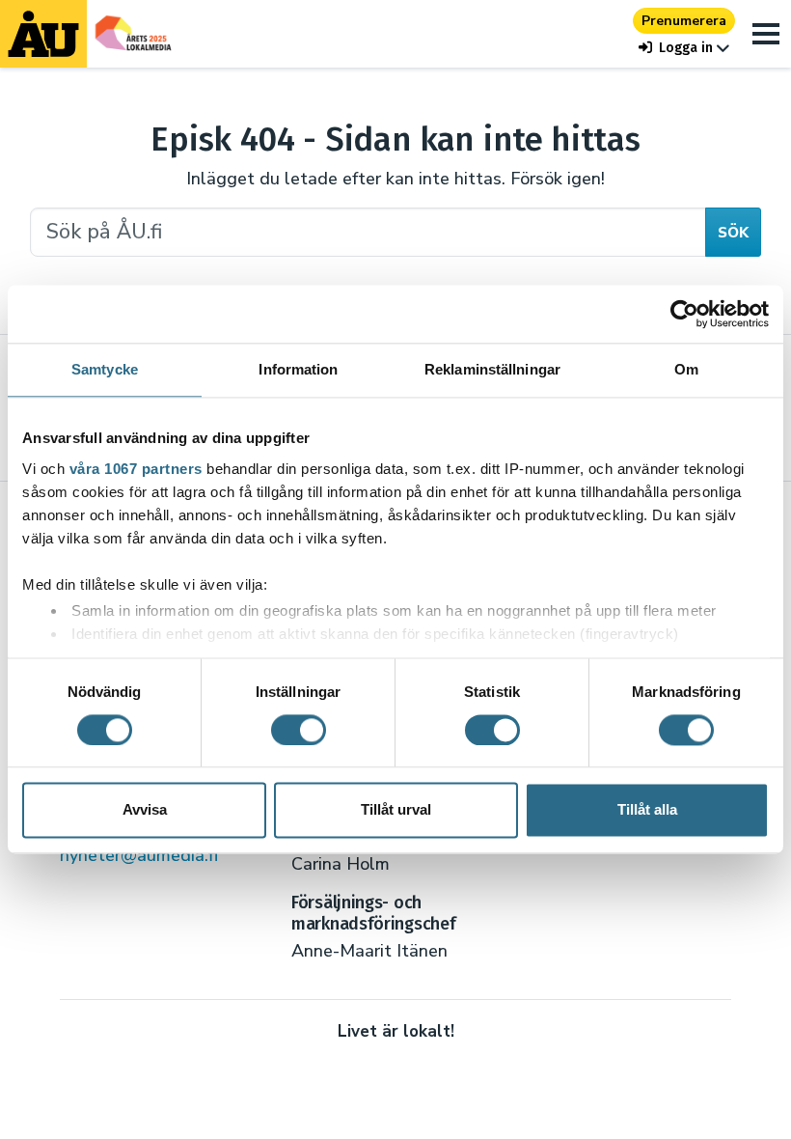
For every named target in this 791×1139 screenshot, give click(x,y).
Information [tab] (298, 369)
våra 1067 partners (136, 468)
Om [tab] (686, 369)
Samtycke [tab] (104, 369)
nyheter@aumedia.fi (139, 855)
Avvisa (145, 810)
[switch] (298, 729)
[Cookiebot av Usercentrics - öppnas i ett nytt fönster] (684, 313)
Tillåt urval (396, 810)
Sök (733, 232)
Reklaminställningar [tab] (492, 369)
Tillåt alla (647, 810)
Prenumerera (683, 21)
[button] (684, 48)
